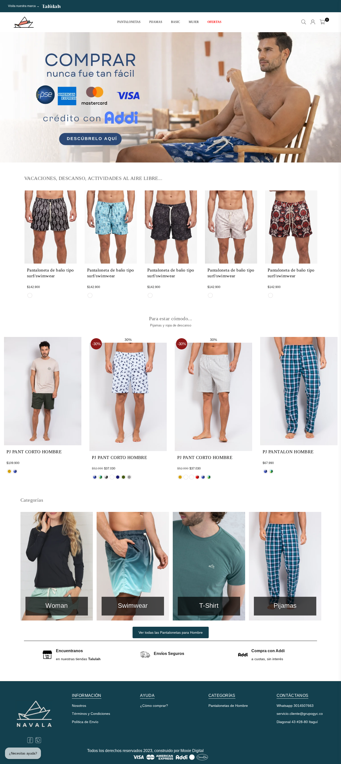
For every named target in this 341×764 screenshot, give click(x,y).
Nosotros (79, 706)
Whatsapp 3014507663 (295, 706)
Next (329, 97)
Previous (12, 97)
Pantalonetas (129, 22)
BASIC (175, 22)
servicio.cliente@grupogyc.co (300, 714)
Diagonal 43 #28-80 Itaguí (297, 722)
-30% (96, 344)
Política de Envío (85, 722)
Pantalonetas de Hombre (228, 706)
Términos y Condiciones (91, 714)
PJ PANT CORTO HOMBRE (34, 451)
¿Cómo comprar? (154, 706)
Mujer (194, 22)
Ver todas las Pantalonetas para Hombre (171, 632)
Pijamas (155, 22)
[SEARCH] (303, 22)
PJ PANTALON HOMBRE (288, 451)
